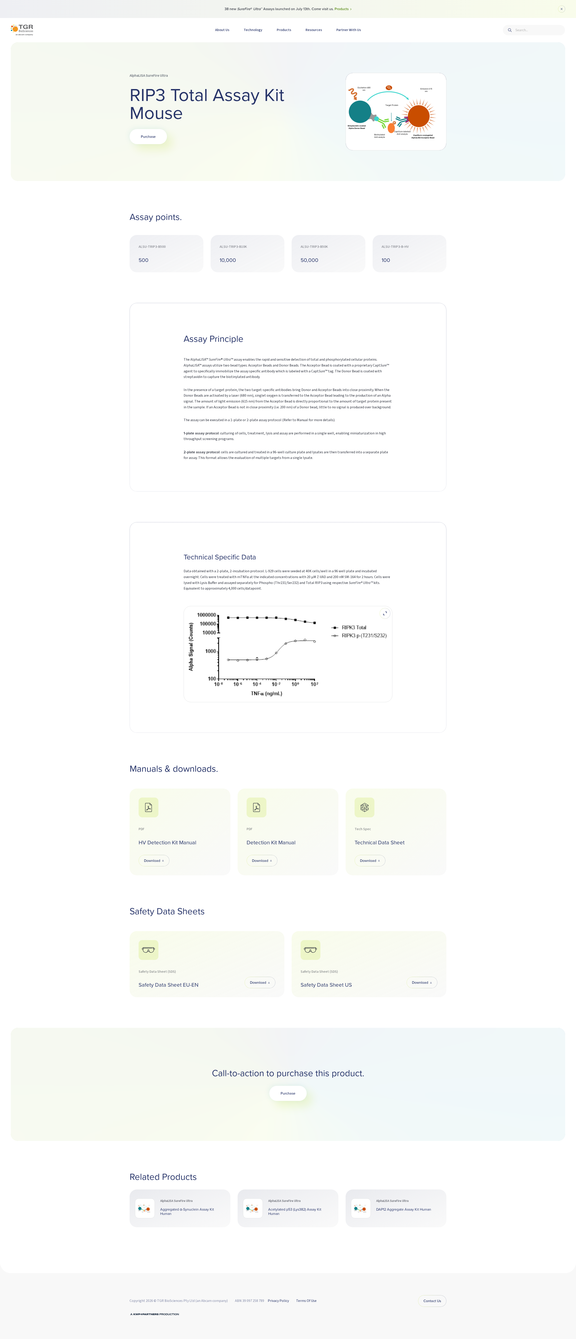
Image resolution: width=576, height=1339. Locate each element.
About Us (222, 29)
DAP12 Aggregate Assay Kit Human (403, 1209)
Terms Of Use (306, 1300)
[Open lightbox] (385, 613)
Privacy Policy (278, 1300)
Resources (314, 29)
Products (284, 29)
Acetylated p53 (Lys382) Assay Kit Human (294, 1211)
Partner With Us (348, 29)
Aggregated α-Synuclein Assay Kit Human (187, 1211)
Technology (253, 29)
